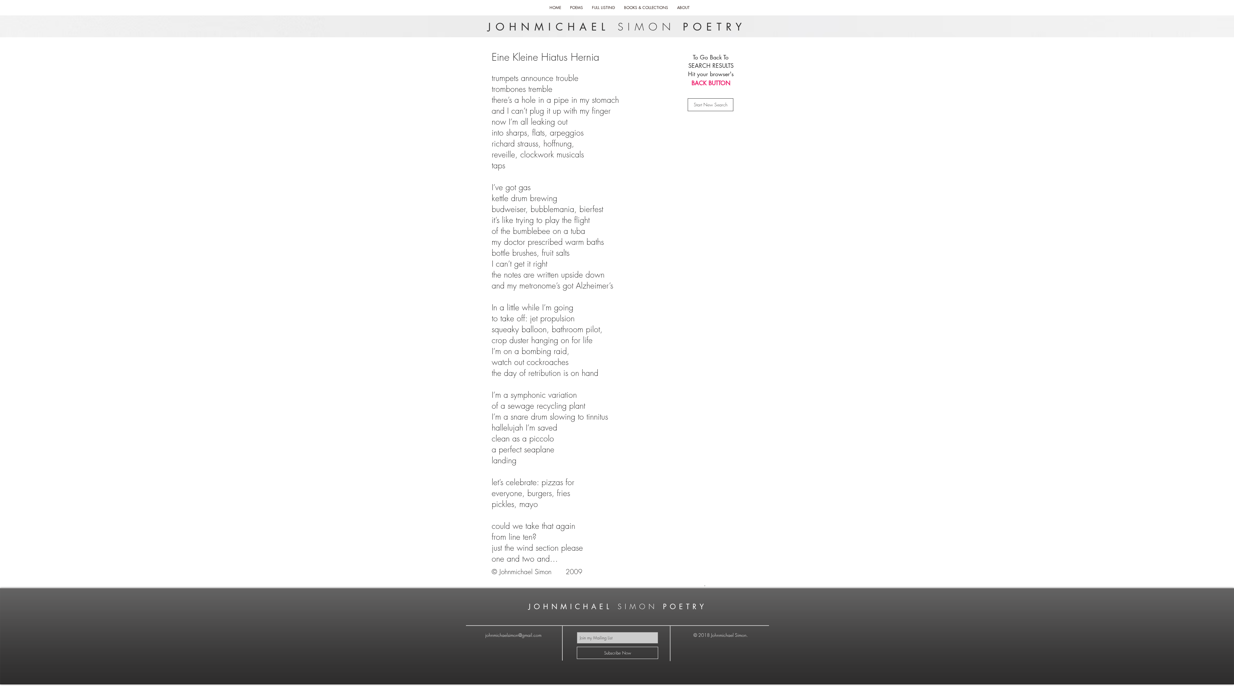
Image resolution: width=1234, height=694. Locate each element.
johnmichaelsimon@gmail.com (513, 635)
